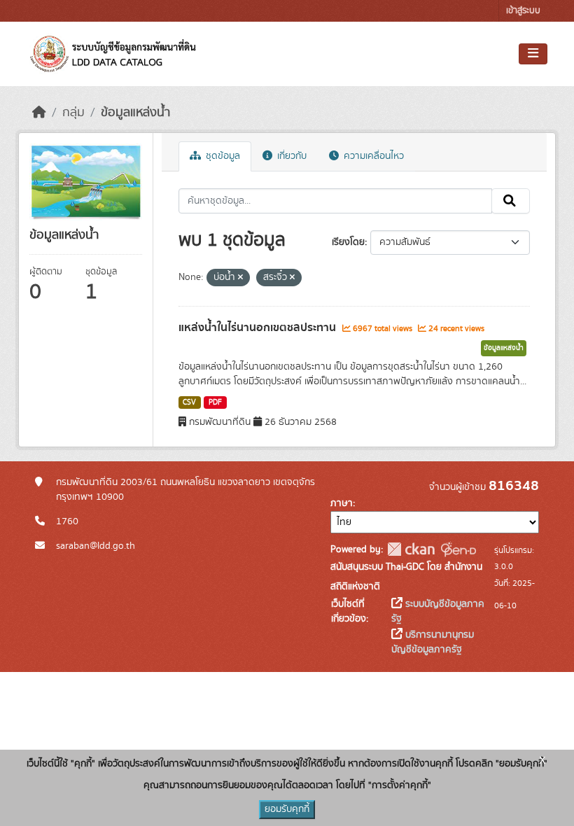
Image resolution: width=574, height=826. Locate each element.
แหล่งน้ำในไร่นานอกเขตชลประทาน (258, 327)
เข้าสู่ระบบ (523, 11)
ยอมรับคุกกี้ (287, 809)
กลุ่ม (73, 113)
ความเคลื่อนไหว (372, 156)
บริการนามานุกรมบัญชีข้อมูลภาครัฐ (432, 642)
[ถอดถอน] (240, 278)
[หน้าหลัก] (39, 113)
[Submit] (510, 201)
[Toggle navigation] (533, 53)
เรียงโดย (348, 242)
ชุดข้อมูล (221, 156)
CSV (189, 402)
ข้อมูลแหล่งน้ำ (135, 113)
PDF (215, 402)
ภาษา (341, 503)
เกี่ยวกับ (290, 156)
